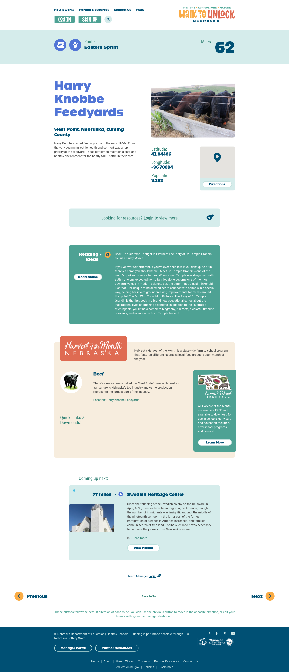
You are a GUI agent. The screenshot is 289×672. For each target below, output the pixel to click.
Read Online (88, 277)
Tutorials (144, 661)
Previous (37, 596)
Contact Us (122, 10)
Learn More (215, 442)
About (108, 661)
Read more (140, 538)
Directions (217, 184)
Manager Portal (73, 648)
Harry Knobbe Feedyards (122, 400)
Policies (149, 667)
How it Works (64, 10)
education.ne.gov (127, 667)
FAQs (140, 10)
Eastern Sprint (101, 47)
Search (108, 19)
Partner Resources (94, 10)
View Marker (143, 548)
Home (95, 661)
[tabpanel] (144, 522)
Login (149, 218)
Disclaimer (165, 667)
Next (257, 596)
